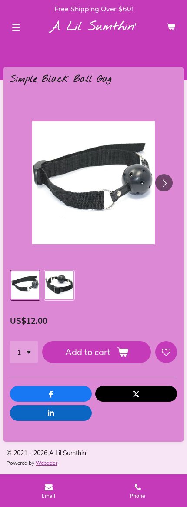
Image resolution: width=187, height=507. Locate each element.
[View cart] (170, 27)
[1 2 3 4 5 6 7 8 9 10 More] (24, 352)
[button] (25, 285)
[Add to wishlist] (166, 352)
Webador (46, 463)
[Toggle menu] (16, 27)
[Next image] (164, 182)
